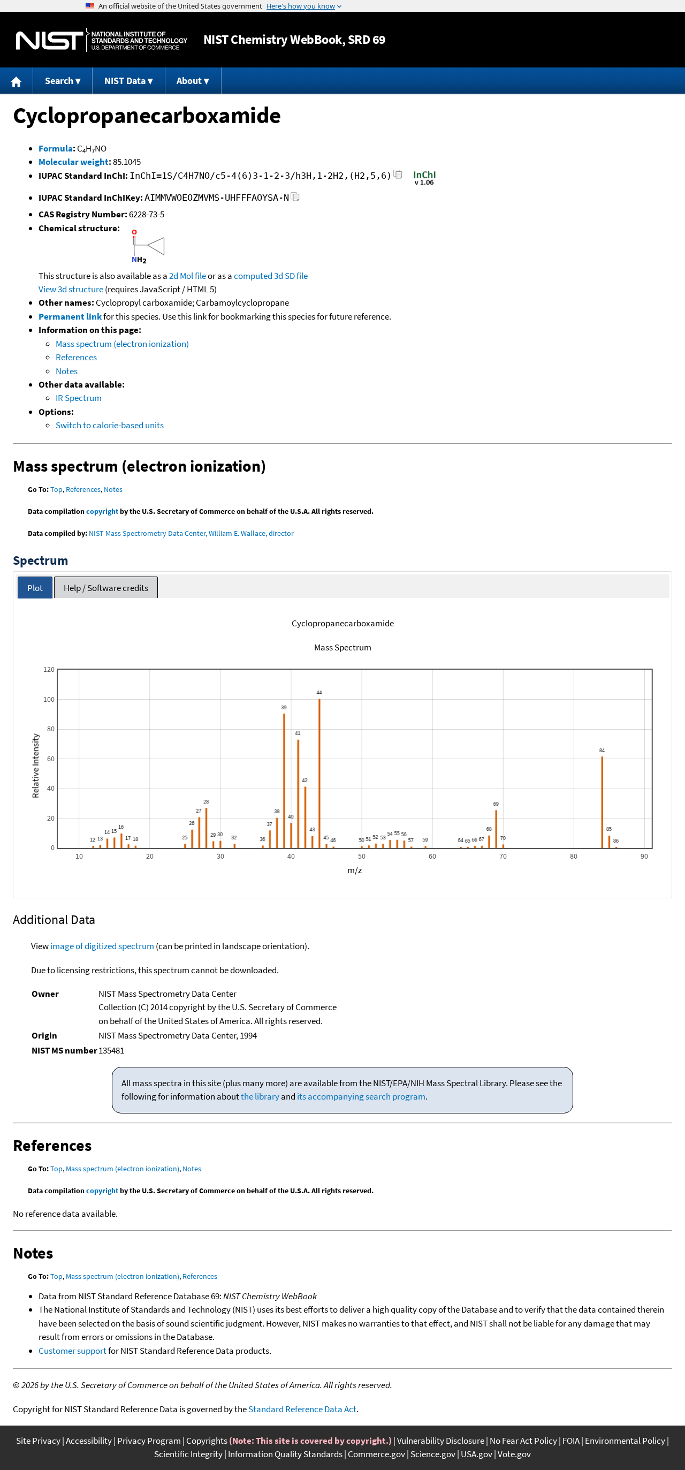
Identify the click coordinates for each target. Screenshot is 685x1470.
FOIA (571, 1440)
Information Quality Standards (285, 1454)
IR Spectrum (79, 398)
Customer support (72, 1351)
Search (59, 80)
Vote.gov (514, 1454)
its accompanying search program (361, 1096)
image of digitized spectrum (102, 946)
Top (56, 489)
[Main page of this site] (16, 80)
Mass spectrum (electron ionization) (122, 344)
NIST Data (125, 80)
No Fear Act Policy (523, 1440)
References (76, 357)
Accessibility (89, 1440)
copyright (102, 511)
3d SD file (291, 276)
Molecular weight (74, 162)
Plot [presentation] (35, 588)
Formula (56, 148)
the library (260, 1096)
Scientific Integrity (188, 1454)
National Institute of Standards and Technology (101, 40)
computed (253, 276)
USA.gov (476, 1454)
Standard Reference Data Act (302, 1409)
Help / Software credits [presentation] (106, 588)
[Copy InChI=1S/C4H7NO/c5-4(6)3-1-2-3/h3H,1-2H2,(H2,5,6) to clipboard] (397, 177)
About (189, 80)
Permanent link (70, 316)
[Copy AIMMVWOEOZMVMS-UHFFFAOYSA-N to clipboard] (295, 199)
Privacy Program (149, 1440)
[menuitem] (16, 80)
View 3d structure (71, 289)
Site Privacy (38, 1440)
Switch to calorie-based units (110, 425)
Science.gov (432, 1454)
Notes (67, 371)
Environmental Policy (625, 1440)
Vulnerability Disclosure (440, 1440)
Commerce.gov (376, 1454)
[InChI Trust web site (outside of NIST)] (425, 184)
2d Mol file (187, 276)
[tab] (35, 587)
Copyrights (206, 1440)
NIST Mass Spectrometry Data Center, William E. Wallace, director (191, 533)
